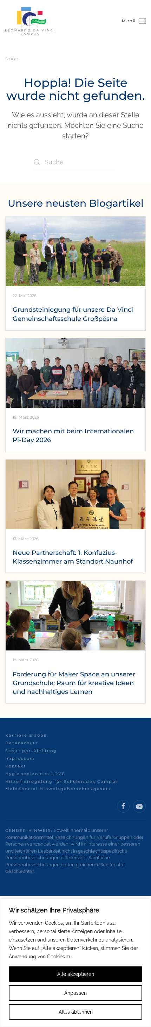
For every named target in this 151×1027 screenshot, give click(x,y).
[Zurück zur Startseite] (29, 21)
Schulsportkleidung (31, 750)
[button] (134, 21)
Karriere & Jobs (26, 735)
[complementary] (75, 963)
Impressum (20, 758)
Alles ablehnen (76, 1012)
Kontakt (15, 766)
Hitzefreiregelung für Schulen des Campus (61, 781)
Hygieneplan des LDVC (35, 773)
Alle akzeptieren (75, 974)
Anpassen (75, 993)
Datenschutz (21, 742)
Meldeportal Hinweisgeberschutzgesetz (58, 788)
